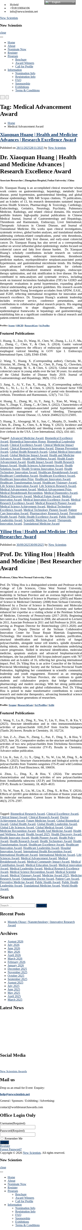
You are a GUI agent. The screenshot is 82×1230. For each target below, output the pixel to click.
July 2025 (13, 986)
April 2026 (14, 955)
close (3, 32)
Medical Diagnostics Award (60, 492)
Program (13, 56)
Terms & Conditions (27, 90)
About (11, 46)
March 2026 (15, 958)
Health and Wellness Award (39, 458)
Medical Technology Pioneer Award (45, 510)
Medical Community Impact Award (48, 861)
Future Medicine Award (40, 820)
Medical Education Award (41, 865)
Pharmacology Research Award (49, 513)
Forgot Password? (11, 1149)
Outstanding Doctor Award (37, 878)
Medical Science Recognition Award (32, 872)
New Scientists (9, 18)
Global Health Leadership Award (57, 824)
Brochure (21, 59)
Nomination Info (25, 73)
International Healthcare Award (19, 854)
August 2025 (15, 982)
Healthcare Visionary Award (59, 482)
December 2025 (17, 968)
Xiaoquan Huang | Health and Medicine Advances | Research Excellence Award (39, 137)
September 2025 (17, 979)
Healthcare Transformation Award (20, 482)
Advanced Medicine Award (26, 438)
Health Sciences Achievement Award (40, 465)
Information (15, 69)
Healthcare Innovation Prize (17, 479)
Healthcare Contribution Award (19, 475)
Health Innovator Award (14, 837)
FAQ (18, 80)
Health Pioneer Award (44, 837)
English (55, 2)
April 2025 (14, 996)
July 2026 (13, 944)
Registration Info (25, 76)
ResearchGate (31, 325)
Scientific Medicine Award (40, 520)
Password (12, 1130)
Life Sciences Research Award (57, 486)
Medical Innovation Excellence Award (46, 499)
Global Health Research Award (28, 451)
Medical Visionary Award (25, 875)
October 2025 (16, 975)
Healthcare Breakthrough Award (57, 472)
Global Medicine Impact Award (29, 455)
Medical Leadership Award (26, 868)
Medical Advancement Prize (54, 489)
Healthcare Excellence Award (57, 475)
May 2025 (14, 992)
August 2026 (15, 941)
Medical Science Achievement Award (22, 506)
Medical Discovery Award (16, 496)
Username (12, 1123)
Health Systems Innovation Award (42, 468)
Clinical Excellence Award (26, 445)
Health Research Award (24, 841)
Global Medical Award (49, 827)
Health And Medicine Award (54, 830)
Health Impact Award (40, 462)
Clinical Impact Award (13, 817)
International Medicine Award (57, 854)
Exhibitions (22, 87)
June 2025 (14, 989)
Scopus (11, 325)
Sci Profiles (44, 325)
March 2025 (15, 999)
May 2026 (14, 951)
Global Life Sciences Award (17, 827)
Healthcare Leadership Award (41, 848)
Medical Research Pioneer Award (55, 503)
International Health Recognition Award (47, 851)
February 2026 (16, 962)
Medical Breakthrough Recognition (21, 492)
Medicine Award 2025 (55, 875)
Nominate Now (17, 49)
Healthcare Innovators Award (52, 479)
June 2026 (14, 948)
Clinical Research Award (44, 817)
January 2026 (16, 965)
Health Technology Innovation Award (36, 470)
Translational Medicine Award (41, 523)
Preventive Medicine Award (17, 882)
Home (11, 42)
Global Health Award (22, 824)
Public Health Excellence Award (37, 516)
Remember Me (14, 1138)
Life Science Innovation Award (19, 486)
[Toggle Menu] (1, 37)
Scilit (51, 705)
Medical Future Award (46, 496)
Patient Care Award (67, 878)
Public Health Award (47, 882)
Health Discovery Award (66, 834)
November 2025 (17, 972)
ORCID (19, 325)
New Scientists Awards (13, 1071)
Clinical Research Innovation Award (31, 448)
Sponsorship (22, 83)
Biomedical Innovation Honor (28, 441)
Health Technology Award (56, 841)
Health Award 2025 (38, 834)
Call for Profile (24, 66)
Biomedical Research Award (27, 813)
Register (13, 52)
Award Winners (24, 63)
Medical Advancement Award (18, 489)
